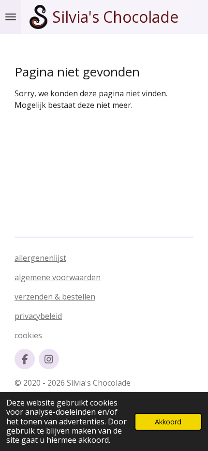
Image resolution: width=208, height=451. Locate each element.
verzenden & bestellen (55, 296)
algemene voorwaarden (58, 277)
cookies (28, 335)
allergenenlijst (40, 258)
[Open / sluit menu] (10, 17)
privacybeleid (38, 316)
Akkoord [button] (168, 421)
